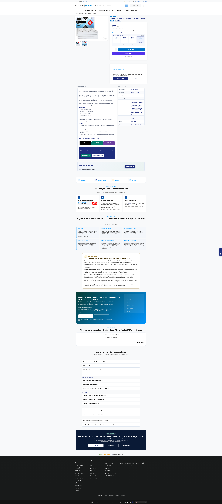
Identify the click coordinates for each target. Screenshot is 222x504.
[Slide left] (103, 38)
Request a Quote (85, 316)
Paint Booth (119, 10)
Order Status (107, 468)
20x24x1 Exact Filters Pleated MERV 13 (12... (87, 13)
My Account (145, 1)
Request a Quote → (121, 78)
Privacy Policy (77, 492)
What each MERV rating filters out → (124, 45)
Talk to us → (134, 180)
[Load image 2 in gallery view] (84, 43)
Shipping (113, 28)
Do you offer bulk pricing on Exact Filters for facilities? (95, 420)
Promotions (77, 475)
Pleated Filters (93, 468)
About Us (76, 463)
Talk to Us (136, 78)
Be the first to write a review (111, 337)
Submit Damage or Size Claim (111, 473)
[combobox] (111, 5)
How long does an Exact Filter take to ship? (93, 380)
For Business (126, 10)
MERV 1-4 (85, 143)
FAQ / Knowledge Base (109, 463)
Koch (91, 465)
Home (77, 13)
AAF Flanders (92, 463)
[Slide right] (105, 38)
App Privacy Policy (78, 490)
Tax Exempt (107, 472)
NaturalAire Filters (93, 477)
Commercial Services (101, 316)
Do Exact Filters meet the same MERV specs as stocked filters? (97, 410)
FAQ (131, 1)
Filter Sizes (92, 467)
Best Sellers (92, 462)
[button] (94, 10)
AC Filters (105, 495)
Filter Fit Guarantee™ (79, 472)
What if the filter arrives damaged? (91, 403)
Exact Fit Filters (93, 475)
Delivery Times (108, 465)
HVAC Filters (93, 10)
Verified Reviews (78, 468)
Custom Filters (93, 472)
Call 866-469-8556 (86, 155)
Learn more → (83, 180)
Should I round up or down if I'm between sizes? (94, 374)
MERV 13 (129, 203)
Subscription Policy (78, 487)
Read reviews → (117, 180)
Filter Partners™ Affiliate (79, 473)
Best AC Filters (78, 477)
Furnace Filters (99, 495)
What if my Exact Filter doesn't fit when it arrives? (94, 395)
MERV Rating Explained (79, 467)
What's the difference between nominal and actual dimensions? (97, 365)
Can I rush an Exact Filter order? (90, 384)
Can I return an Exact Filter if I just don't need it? (94, 399)
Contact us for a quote (98, 155)
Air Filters (117, 495)
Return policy (77, 483)
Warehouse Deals (93, 478)
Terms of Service (78, 488)
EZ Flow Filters (93, 473)
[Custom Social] (133, 502)
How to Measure (111, 445)
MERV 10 (139, 201)
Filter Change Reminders (110, 475)
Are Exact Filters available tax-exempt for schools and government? (98, 424)
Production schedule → (102, 180)
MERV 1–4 (131, 201)
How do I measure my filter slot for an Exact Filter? (94, 361)
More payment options (128, 56)
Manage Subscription (79, 485)
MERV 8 (97, 143)
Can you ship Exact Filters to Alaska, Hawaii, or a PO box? (96, 388)
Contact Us (95, 445)
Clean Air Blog (77, 470)
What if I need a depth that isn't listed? (92, 369)
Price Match (107, 467)
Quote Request (137, 1)
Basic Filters (92, 470)
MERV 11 (109, 143)
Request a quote (129, 166)
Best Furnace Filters (79, 478)
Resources (133, 10)
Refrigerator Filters (110, 10)
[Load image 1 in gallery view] (78, 43)
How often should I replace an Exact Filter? (93, 414)
